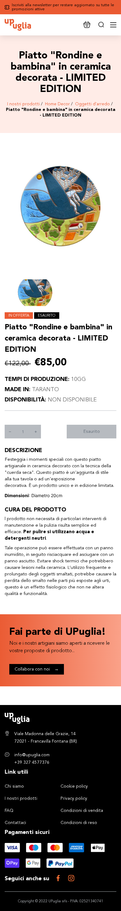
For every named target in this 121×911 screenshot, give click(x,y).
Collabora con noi (37, 669)
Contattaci (15, 823)
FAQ (9, 810)
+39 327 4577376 (31, 762)
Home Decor (57, 104)
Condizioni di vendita (81, 810)
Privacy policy (73, 798)
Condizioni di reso (78, 823)
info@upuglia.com (32, 755)
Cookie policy (74, 786)
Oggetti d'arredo (92, 104)
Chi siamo (14, 786)
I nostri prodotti (23, 104)
